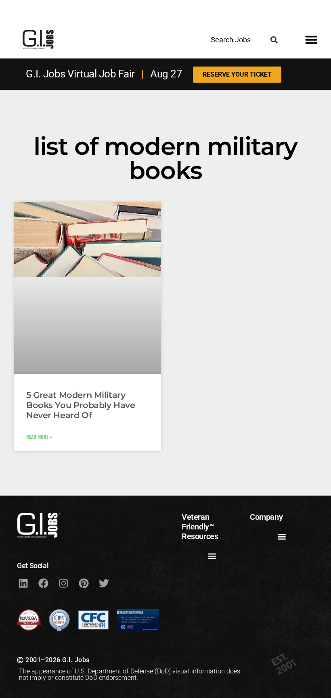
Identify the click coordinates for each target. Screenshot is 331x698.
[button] (274, 39)
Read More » (39, 436)
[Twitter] (104, 583)
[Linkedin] (23, 583)
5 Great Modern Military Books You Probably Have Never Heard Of (80, 405)
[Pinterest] (83, 583)
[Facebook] (43, 583)
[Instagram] (63, 583)
